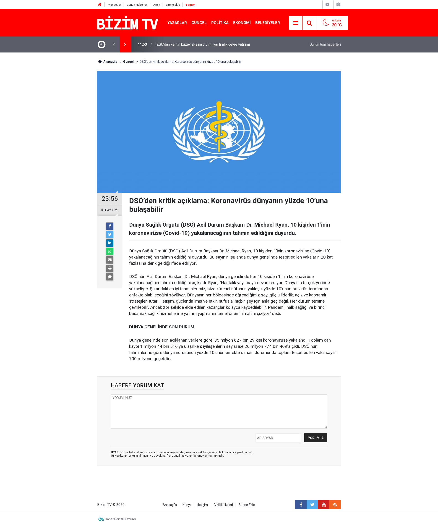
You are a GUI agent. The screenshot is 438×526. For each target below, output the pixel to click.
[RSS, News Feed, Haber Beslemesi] (335, 504)
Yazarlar (177, 22)
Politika (220, 22)
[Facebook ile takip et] (301, 504)
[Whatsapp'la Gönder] (109, 251)
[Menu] (296, 23)
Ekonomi (242, 22)
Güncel (199, 22)
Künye (187, 505)
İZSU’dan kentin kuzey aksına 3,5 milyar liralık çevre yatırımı (203, 44)
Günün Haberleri (137, 4)
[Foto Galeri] (338, 4)
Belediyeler (267, 22)
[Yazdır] (109, 268)
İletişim (202, 505)
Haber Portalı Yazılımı (120, 519)
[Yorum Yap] (109, 276)
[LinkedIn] (109, 243)
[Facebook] (109, 226)
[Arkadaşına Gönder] (109, 260)
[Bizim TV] (127, 22)
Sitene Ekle (173, 4)
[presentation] (113, 44)
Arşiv (156, 4)
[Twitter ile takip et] (312, 504)
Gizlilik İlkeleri (223, 505)
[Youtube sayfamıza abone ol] (323, 504)
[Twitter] (109, 234)
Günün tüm (325, 44)
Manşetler (114, 4)
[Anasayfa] (99, 4)
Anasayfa (170, 505)
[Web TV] (327, 4)
